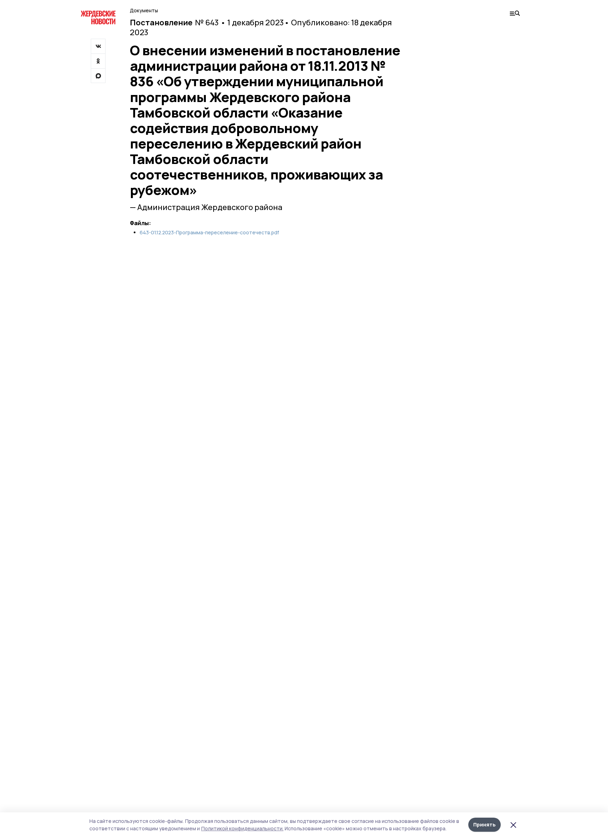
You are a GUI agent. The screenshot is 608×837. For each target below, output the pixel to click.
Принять (484, 824)
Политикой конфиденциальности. (242, 828)
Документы (144, 10)
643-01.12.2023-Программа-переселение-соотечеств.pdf (209, 232)
